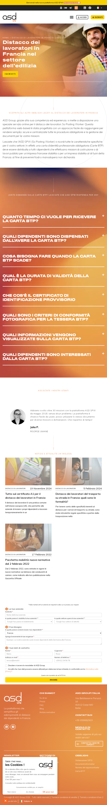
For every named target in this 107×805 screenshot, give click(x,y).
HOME (6, 38)
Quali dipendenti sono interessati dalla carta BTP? (47, 356)
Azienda (9, 612)
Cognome (58, 651)
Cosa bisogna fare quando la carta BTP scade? (49, 258)
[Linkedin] (85, 8)
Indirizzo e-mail (11, 657)
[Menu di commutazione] (72, 17)
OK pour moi (48, 792)
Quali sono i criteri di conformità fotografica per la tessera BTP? (46, 317)
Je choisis (30, 792)
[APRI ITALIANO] (101, 7)
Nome (8, 651)
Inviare (53, 680)
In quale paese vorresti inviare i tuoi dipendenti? (24, 630)
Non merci (11, 792)
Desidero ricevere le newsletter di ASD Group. (26, 665)
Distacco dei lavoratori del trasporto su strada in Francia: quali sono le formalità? (78, 497)
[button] (5, 800)
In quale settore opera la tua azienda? (69, 618)
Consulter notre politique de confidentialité (20, 783)
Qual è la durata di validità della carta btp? (46, 277)
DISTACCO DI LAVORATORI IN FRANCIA (33, 38)
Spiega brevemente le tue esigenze (19, 636)
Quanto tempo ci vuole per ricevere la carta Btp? (49, 218)
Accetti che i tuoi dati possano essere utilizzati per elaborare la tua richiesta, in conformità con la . (51, 670)
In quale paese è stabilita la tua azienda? (21, 618)
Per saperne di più (74, 3)
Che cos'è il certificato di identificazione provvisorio (39, 297)
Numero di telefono (62, 657)
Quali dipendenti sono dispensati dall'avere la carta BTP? (45, 238)
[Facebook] (90, 8)
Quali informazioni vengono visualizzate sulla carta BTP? (42, 336)
